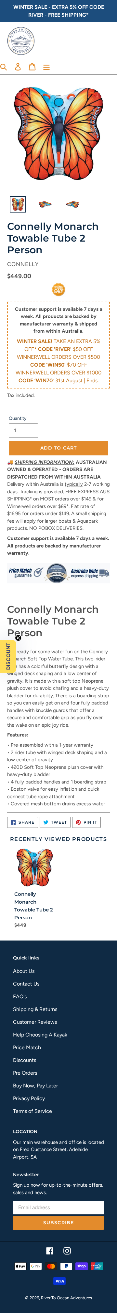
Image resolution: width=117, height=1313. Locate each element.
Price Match (27, 1047)
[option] (14, 206)
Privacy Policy (29, 1098)
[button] (8, 656)
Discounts (24, 1060)
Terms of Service (32, 1111)
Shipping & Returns (35, 1009)
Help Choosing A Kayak (40, 1035)
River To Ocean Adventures (66, 1297)
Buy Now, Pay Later (35, 1086)
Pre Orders (25, 1073)
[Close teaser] (18, 638)
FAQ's (20, 996)
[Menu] (46, 66)
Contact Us (26, 984)
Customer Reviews (35, 1022)
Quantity (17, 418)
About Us (23, 971)
